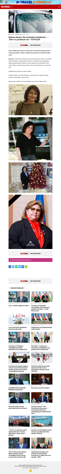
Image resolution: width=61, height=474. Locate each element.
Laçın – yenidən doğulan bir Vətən (19, 305)
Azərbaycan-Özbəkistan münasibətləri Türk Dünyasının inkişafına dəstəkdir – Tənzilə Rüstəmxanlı (40, 308)
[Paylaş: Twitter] (13, 266)
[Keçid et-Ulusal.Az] (5, 7)
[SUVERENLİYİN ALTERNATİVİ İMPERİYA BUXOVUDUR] (19, 379)
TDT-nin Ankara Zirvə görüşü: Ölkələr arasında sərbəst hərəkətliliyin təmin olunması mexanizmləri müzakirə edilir (17, 454)
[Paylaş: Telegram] (22, 266)
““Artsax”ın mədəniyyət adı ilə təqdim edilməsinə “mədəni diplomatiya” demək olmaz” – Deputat (18, 432)
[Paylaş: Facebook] (10, 266)
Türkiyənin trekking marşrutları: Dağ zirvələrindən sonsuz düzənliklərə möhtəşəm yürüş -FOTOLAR (40, 368)
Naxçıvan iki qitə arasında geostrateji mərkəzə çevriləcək (18, 407)
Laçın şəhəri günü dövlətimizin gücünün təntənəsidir (18, 328)
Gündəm (12, 34)
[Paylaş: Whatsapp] (16, 266)
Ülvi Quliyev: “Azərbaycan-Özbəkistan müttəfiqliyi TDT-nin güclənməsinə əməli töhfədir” (40, 347)
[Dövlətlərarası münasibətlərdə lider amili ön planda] (41, 318)
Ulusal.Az (24, 467)
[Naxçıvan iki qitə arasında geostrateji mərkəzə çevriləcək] (19, 397)
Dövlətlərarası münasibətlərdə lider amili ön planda (41, 328)
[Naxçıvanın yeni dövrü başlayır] (41, 379)
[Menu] (58, 7)
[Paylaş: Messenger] (19, 266)
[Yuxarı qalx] (57, 470)
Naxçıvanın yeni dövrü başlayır (40, 388)
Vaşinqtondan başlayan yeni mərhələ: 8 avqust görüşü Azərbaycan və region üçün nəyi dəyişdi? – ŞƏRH (41, 454)
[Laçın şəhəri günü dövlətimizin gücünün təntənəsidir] (19, 318)
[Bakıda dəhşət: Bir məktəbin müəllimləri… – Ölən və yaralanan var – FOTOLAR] (30, 21)
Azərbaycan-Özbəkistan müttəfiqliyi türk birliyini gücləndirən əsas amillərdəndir (18, 347)
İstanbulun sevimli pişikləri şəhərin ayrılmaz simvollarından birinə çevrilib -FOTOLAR (41, 431)
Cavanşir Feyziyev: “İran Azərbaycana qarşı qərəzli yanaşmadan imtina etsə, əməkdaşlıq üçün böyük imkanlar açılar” (41, 410)
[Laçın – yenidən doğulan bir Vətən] (19, 296)
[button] (26, 266)
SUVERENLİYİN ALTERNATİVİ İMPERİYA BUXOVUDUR (17, 388)
